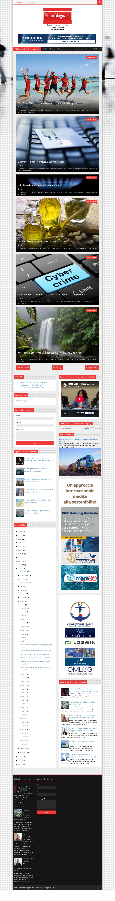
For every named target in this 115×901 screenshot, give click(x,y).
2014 (20, 760)
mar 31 (24, 608)
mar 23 (24, 634)
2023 (20, 543)
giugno (22, 594)
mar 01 (24, 744)
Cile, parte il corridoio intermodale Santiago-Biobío (78, 440)
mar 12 (24, 704)
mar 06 (24, 726)
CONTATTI (30, 2)
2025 (20, 535)
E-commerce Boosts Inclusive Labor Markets (41, 161)
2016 (20, 568)
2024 (20, 539)
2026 (20, 532)
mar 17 (24, 685)
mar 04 (24, 733)
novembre (23, 575)
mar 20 (24, 674)
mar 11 (24, 707)
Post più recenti (23, 368)
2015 (20, 757)
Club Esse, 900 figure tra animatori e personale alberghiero (48, 103)
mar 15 (24, 693)
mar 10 (24, 711)
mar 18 (24, 682)
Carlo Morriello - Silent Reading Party (32, 387)
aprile (22, 601)
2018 (20, 561)
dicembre (23, 572)
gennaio (23, 752)
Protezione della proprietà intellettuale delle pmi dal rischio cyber (51, 294)
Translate (97, 428)
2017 (20, 565)
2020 (20, 554)
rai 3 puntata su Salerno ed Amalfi (31, 385)
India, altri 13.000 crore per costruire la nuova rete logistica (50, 49)
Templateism (38, 888)
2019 (20, 557)
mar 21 (24, 641)
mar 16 (24, 689)
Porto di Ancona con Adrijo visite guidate (33, 383)
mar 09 (24, 715)
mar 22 (24, 638)
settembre (23, 583)
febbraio (23, 749)
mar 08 (24, 718)
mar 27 (24, 619)
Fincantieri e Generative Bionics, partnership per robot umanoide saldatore (23, 790)
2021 (20, 550)
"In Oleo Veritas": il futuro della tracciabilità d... (36, 658)
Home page (19, 2)
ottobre (23, 579)
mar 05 (24, 729)
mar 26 (24, 623)
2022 (20, 546)
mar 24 (24, 630)
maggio (22, 597)
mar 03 (24, 737)
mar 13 (24, 700)
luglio (22, 590)
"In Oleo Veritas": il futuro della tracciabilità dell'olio (44, 241)
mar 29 (24, 616)
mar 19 (24, 678)
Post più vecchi (92, 368)
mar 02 (24, 740)
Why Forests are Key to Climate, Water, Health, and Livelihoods (50, 352)
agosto (22, 586)
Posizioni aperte (22, 401)
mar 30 (24, 612)
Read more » (91, 58)
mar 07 (24, 722)
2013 (20, 764)
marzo (22, 605)
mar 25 (24, 627)
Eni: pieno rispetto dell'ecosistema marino (39, 185)
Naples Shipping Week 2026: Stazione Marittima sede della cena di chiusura (23, 839)
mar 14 (24, 696)
